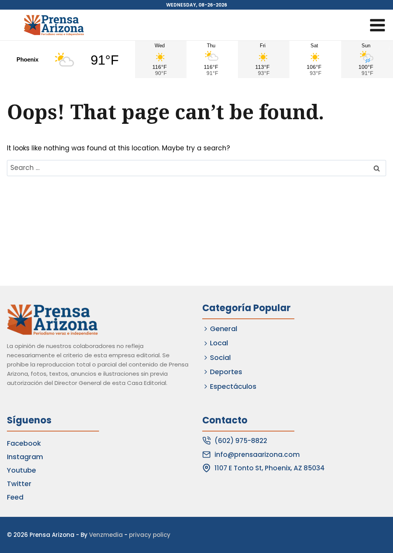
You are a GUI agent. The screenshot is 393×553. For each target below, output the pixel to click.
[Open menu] (377, 25)
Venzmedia (106, 535)
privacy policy (149, 535)
